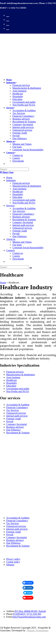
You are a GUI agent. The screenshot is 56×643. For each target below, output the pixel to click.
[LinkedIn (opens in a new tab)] (7, 28)
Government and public (24, 200)
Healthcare (17, 191)
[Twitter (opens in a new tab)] (7, 15)
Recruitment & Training (24, 219)
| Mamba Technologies (37, 630)
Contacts (10, 250)
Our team (17, 244)
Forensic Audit (19, 230)
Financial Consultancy (23, 214)
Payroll (15, 233)
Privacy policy (13, 559)
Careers (16, 256)
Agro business (19, 188)
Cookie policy (13, 562)
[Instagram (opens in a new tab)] (7, 23)
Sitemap (10, 564)
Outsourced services (22, 228)
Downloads (18, 258)
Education (17, 197)
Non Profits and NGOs (23, 202)
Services (10, 205)
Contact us (17, 253)
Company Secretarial (22, 222)
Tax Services (18, 211)
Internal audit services (23, 225)
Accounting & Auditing (24, 208)
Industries (11, 180)
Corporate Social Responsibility (28, 247)
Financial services (21, 183)
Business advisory (21, 216)
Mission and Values (22, 242)
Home (9, 177)
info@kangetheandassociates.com (29, 616)
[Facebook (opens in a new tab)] (7, 19)
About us (10, 239)
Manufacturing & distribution (26, 186)
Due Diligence (19, 236)
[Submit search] (30, 267)
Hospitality (17, 194)
